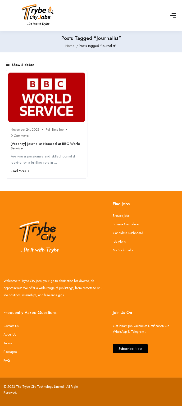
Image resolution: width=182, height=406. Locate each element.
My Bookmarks (123, 250)
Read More (18, 171)
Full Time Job (55, 129)
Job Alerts (119, 241)
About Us (10, 334)
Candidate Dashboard (128, 233)
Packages (10, 351)
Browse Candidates (126, 224)
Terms (8, 343)
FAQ (7, 360)
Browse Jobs (121, 215)
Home (69, 45)
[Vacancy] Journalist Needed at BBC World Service (45, 146)
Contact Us (11, 325)
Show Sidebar (22, 64)
